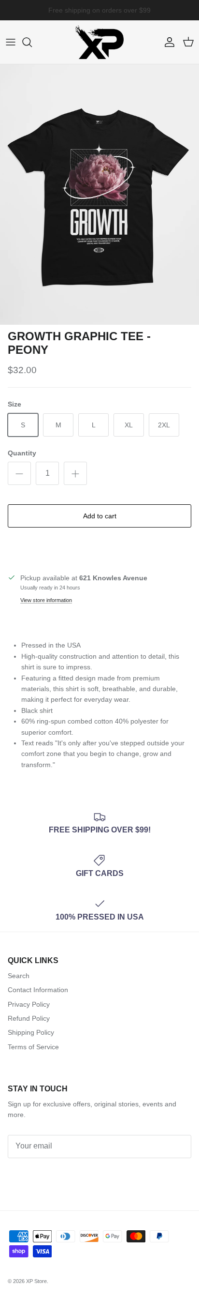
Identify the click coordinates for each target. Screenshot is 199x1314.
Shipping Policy (31, 1032)
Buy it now (99, 549)
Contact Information (38, 990)
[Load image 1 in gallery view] (99, 194)
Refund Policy (29, 1018)
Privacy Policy (29, 1004)
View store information (46, 600)
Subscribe (35, 1175)
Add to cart (99, 516)
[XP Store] (99, 42)
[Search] (32, 42)
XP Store (36, 1281)
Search (18, 976)
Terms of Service (33, 1047)
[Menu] (10, 42)
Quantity (22, 453)
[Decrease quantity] (19, 473)
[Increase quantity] (75, 473)
